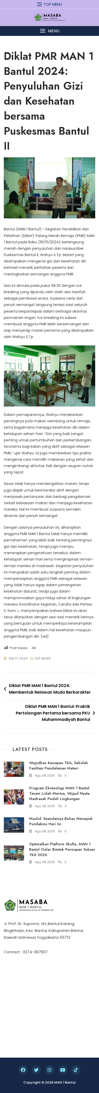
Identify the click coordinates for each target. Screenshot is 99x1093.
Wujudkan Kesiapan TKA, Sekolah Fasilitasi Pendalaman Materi (58, 765)
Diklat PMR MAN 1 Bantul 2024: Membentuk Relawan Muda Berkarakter (50, 689)
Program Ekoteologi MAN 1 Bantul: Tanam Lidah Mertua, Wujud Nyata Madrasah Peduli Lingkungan (59, 793)
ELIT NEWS (43, 658)
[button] (49, 31)
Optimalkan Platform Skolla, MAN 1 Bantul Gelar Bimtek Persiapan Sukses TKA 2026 (62, 849)
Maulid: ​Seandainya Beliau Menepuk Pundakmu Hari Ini (61, 821)
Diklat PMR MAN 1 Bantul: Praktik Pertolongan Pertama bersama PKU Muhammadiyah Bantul (53, 713)
